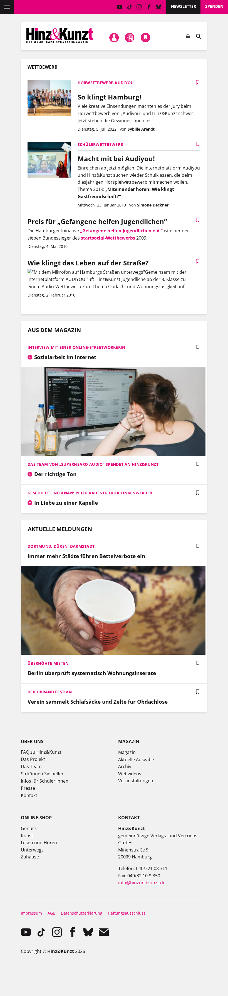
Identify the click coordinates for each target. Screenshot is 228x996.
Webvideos (129, 774)
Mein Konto (114, 37)
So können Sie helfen (43, 774)
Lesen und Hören (39, 843)
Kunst (27, 836)
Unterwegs (32, 850)
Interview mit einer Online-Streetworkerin (76, 347)
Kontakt (29, 795)
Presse (28, 788)
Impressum (31, 913)
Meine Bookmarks (145, 37)
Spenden (214, 6)
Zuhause (30, 857)
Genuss (29, 828)
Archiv (124, 766)
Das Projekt (33, 759)
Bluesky (158, 7)
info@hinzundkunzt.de (141, 883)
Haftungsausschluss (126, 913)
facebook (149, 7)
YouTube (120, 7)
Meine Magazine (130, 37)
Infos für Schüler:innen (44, 781)
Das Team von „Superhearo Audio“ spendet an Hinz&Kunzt (93, 464)
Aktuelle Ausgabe (136, 759)
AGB (51, 913)
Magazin (127, 752)
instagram (139, 7)
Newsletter (183, 6)
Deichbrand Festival (50, 691)
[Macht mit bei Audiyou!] (49, 160)
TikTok (129, 7)
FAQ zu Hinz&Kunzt (41, 752)
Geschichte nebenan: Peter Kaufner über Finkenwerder (90, 492)
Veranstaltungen (135, 781)
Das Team (31, 766)
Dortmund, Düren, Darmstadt (61, 546)
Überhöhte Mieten (48, 663)
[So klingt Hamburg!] (49, 98)
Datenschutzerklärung (81, 913)
